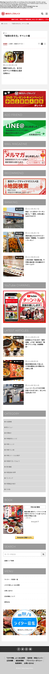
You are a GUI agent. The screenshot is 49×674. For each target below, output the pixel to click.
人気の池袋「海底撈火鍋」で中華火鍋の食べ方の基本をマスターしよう (35, 262)
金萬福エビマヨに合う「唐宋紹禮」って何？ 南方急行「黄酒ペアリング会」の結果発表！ (35, 343)
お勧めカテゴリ (18, 44)
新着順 (5, 44)
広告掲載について (9, 596)
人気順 (10, 44)
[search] (43, 554)
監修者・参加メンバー (35, 658)
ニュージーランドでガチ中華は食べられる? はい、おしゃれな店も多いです (35, 390)
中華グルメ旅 (19, 52)
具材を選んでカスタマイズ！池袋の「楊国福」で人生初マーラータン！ (35, 238)
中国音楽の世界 (11, 472)
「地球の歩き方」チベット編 (20, 24)
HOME (5, 24)
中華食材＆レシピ (11, 438)
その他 (8, 489)
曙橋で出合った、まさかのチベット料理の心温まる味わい (12, 70)
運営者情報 (20, 661)
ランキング (9, 478)
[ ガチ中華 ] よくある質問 (12, 585)
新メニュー (9, 427)
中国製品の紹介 (11, 484)
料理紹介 (9, 433)
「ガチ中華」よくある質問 (15, 658)
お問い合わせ (8, 591)
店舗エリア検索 (9, 561)
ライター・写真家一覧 (11, 579)
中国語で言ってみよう (13, 461)
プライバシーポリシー (34, 661)
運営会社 (7, 602)
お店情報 (20, 209)
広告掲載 (10, 661)
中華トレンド (19, 337)
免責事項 (18, 663)
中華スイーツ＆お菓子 (13, 455)
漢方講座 (9, 467)
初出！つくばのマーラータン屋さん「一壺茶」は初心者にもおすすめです (35, 214)
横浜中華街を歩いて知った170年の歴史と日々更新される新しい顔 (34, 366)
